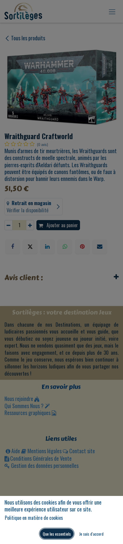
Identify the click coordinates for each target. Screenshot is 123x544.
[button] (56, 534)
